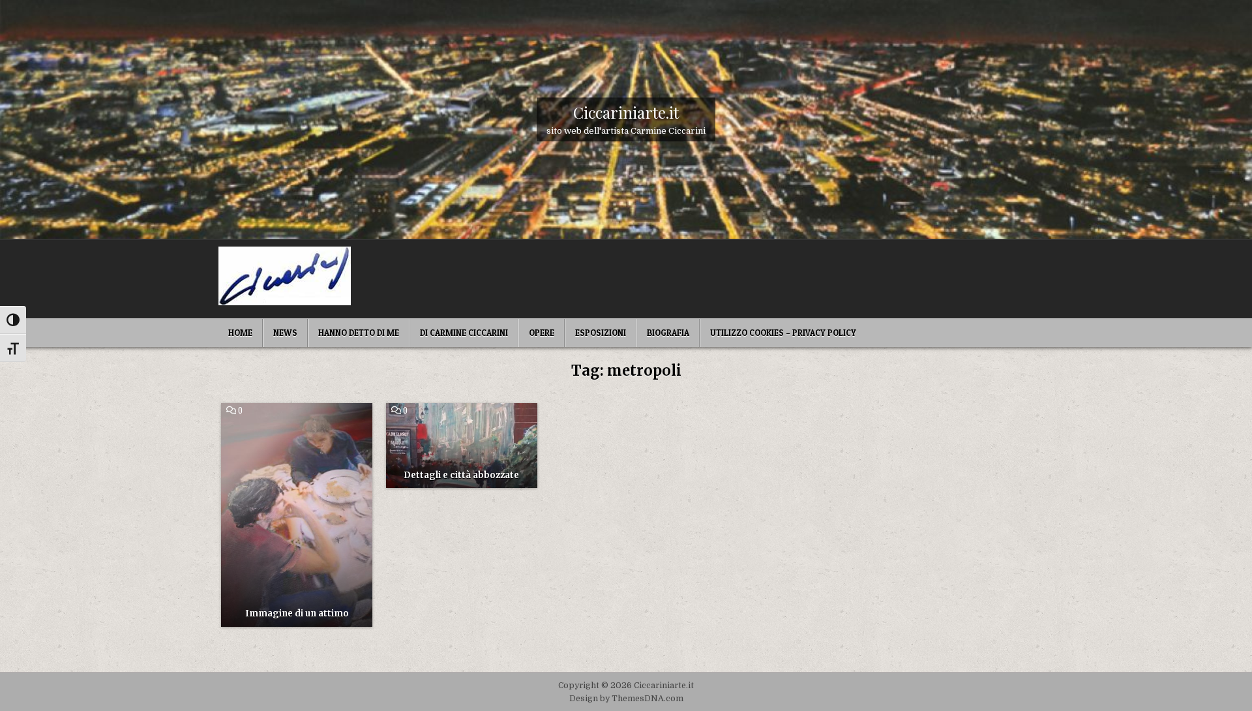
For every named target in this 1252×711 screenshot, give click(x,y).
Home (240, 332)
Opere (541, 332)
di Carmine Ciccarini (464, 332)
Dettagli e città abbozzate (461, 475)
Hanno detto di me (358, 332)
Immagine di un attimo (297, 613)
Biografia (668, 332)
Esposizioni (600, 332)
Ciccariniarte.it (626, 111)
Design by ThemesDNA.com (626, 698)
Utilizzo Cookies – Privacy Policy (783, 332)
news (285, 332)
